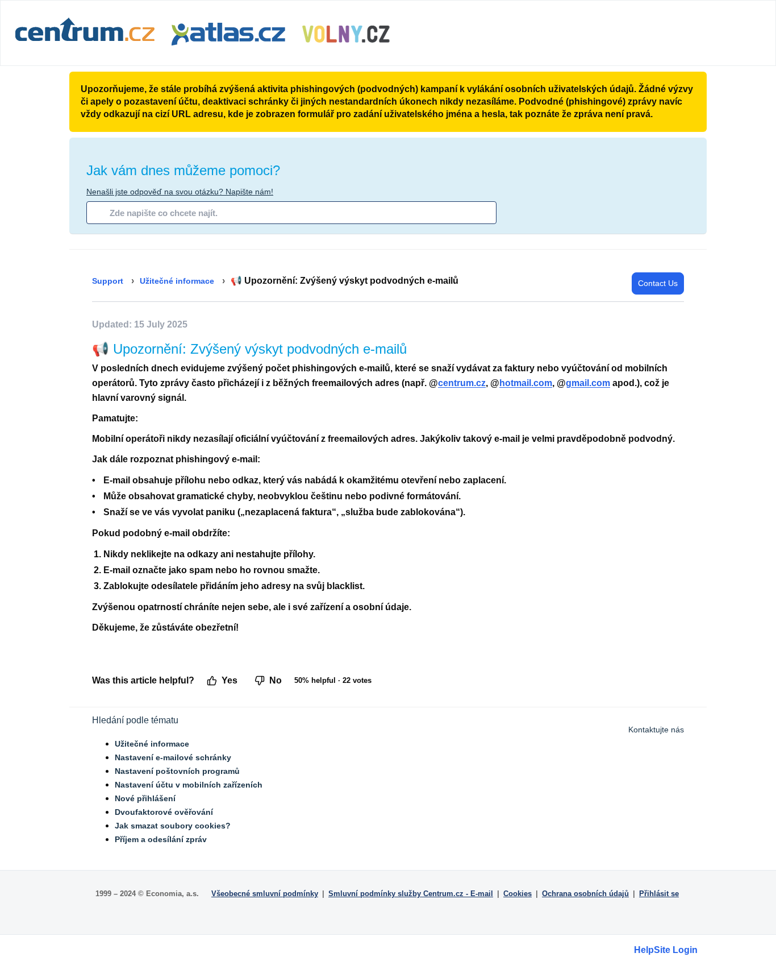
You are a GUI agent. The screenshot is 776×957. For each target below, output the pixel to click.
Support (107, 280)
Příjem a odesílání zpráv (161, 839)
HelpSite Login (666, 950)
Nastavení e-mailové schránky (173, 757)
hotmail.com (525, 383)
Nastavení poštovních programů (177, 771)
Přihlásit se (659, 893)
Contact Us (658, 283)
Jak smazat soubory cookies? (173, 825)
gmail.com (588, 383)
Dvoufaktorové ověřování (164, 812)
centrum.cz (462, 383)
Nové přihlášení (145, 798)
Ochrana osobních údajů (585, 893)
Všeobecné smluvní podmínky (264, 893)
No (275, 680)
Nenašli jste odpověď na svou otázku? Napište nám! (179, 191)
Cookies (517, 893)
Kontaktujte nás (656, 729)
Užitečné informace (177, 280)
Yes (229, 680)
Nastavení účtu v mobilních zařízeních (188, 784)
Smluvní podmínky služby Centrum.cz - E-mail (410, 893)
